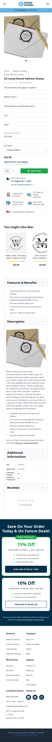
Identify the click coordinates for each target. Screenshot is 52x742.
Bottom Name (10, 97)
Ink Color (8, 145)
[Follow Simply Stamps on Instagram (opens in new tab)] (41, 697)
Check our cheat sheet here (26, 443)
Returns (29, 675)
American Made (32, 644)
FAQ (27, 680)
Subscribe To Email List (26, 604)
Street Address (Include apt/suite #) (20, 106)
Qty (7, 171)
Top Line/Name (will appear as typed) (20, 87)
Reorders (10, 670)
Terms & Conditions (22, 735)
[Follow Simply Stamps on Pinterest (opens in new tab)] (35, 697)
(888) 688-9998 (12, 697)
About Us (30, 639)
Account (9, 665)
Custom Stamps (12, 644)
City (6, 115)
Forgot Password (13, 675)
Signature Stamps (13, 653)
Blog (28, 653)
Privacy (35, 735)
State (7, 124)
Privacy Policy (39, 620)
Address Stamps (13, 639)
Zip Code (8, 136)
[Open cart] (47, 4)
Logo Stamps (11, 649)
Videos (29, 649)
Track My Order (12, 680)
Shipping (30, 670)
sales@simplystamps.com (17, 706)
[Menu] (4, 4)
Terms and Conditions (25, 620)
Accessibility (31, 685)
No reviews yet (25, 82)
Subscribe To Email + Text (26, 569)
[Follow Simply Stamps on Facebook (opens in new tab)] (28, 697)
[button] (26, 60)
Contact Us (30, 665)
